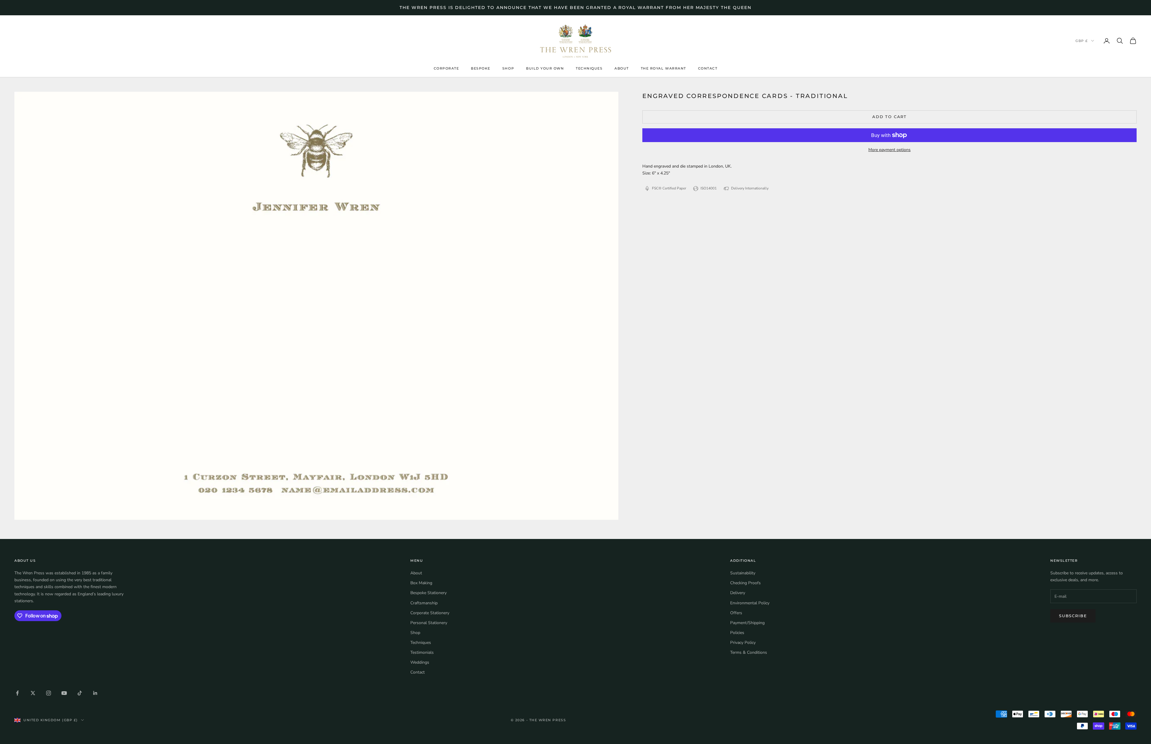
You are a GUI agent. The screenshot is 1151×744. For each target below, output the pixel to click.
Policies (737, 632)
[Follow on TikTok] (80, 693)
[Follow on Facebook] (17, 693)
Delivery (737, 593)
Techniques (589, 68)
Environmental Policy (749, 603)
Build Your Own (545, 68)
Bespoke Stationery (428, 593)
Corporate (446, 68)
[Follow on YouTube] (64, 693)
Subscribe (1073, 615)
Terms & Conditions (748, 652)
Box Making (421, 583)
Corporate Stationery (429, 613)
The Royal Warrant (663, 68)
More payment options (889, 150)
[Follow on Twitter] (33, 693)
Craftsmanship (424, 603)
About (621, 68)
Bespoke (480, 68)
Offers (736, 613)
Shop (508, 68)
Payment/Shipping (747, 623)
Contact (708, 68)
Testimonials (422, 652)
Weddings (419, 662)
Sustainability (742, 573)
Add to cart (889, 116)
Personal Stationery (428, 623)
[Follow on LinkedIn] (95, 693)
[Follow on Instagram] (49, 693)
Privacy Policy (743, 642)
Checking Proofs (745, 583)
